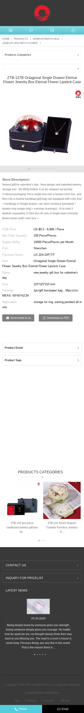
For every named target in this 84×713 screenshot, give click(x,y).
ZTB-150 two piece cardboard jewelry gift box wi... (22, 527)
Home (6, 38)
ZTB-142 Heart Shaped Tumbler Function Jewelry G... (62, 527)
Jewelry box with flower (20, 43)
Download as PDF (58, 317)
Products (21, 38)
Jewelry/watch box (46, 38)
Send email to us (20, 317)
